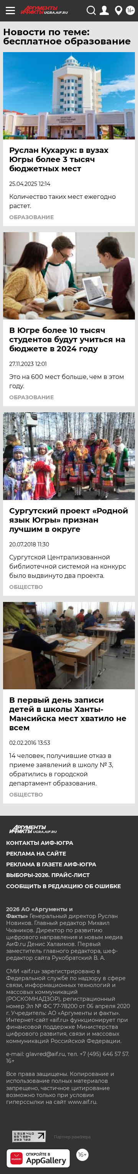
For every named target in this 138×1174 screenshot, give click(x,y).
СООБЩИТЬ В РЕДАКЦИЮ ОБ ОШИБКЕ (63, 886)
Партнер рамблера (72, 1137)
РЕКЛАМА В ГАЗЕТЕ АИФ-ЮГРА (51, 864)
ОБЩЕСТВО (26, 587)
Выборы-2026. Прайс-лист (48, 875)
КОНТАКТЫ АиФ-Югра (39, 843)
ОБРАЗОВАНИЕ (31, 217)
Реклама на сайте (36, 853)
